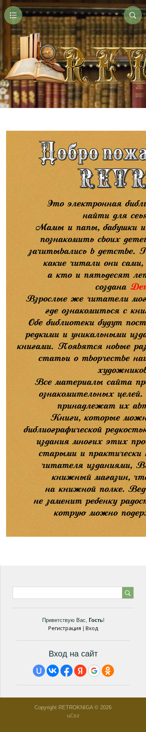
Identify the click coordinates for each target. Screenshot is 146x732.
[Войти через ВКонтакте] (53, 671)
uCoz (73, 715)
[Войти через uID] (39, 671)
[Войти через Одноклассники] (108, 671)
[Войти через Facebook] (66, 671)
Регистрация (64, 628)
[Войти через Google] (94, 671)
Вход (92, 628)
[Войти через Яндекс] (80, 671)
